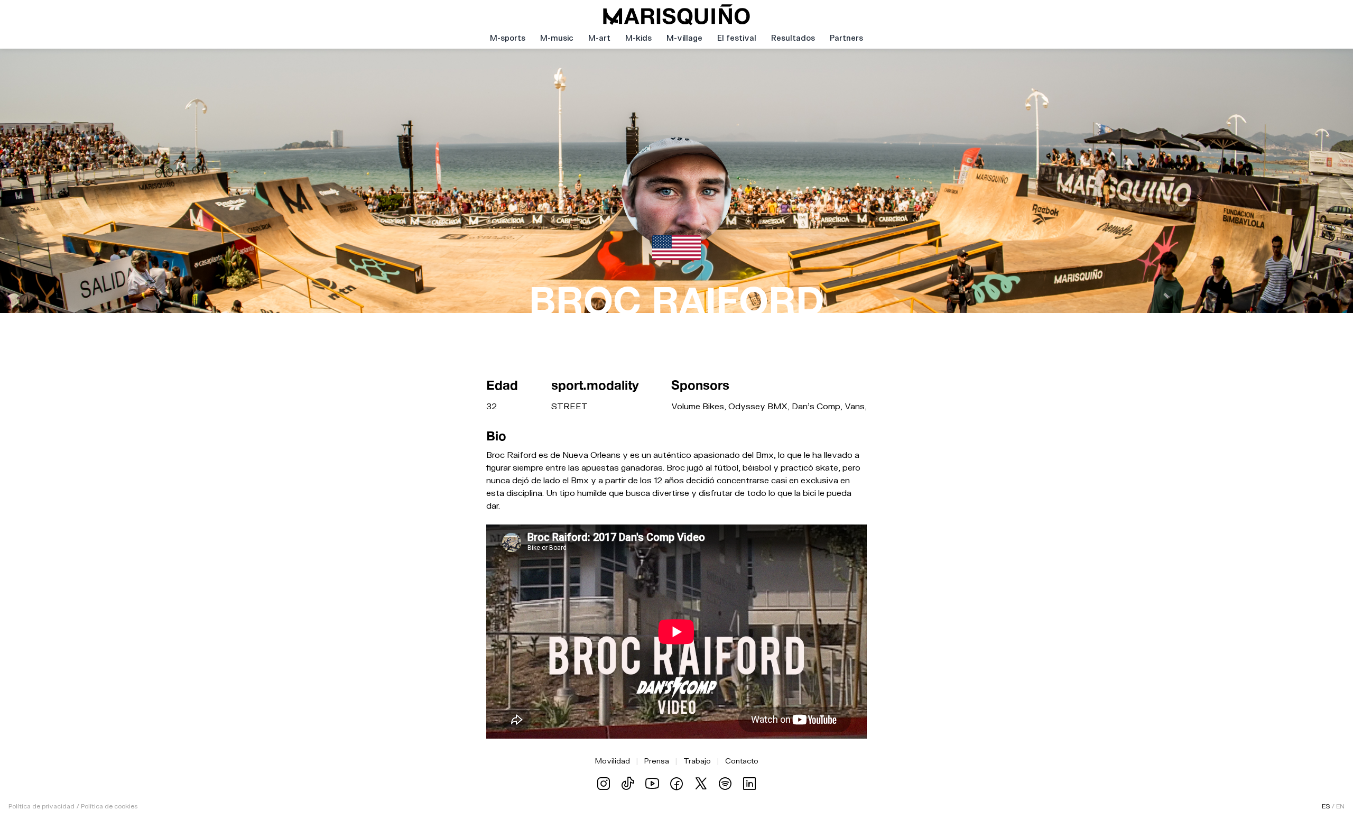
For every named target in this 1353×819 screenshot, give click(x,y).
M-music (556, 37)
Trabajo (697, 760)
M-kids (638, 37)
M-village (684, 37)
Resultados (793, 37)
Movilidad (612, 760)
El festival (736, 37)
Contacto (741, 760)
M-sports (507, 37)
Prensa (656, 760)
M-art (599, 37)
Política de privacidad (41, 806)
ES (1326, 806)
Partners (846, 37)
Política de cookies (109, 806)
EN (1340, 806)
